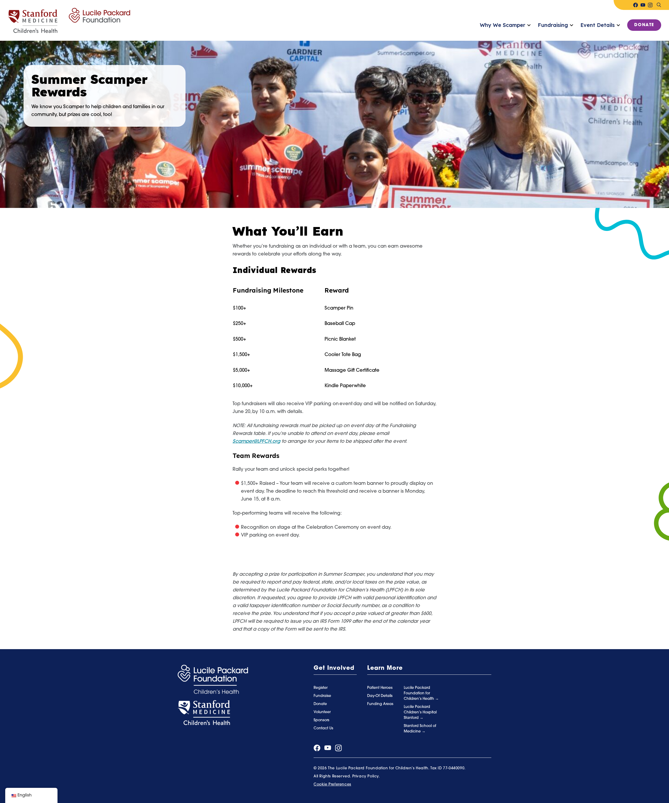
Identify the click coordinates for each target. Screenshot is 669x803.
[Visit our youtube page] (643, 5)
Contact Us (323, 728)
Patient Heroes (380, 688)
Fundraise (322, 696)
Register (320, 688)
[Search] (658, 5)
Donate (644, 25)
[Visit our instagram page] (650, 5)
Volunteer (322, 712)
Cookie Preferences (332, 785)
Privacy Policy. (366, 776)
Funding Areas (380, 704)
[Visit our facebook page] (635, 5)
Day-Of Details (380, 696)
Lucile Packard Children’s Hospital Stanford (420, 712)
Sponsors (321, 720)
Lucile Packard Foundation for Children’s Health (419, 693)
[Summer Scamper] (69, 20)
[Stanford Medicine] (204, 713)
